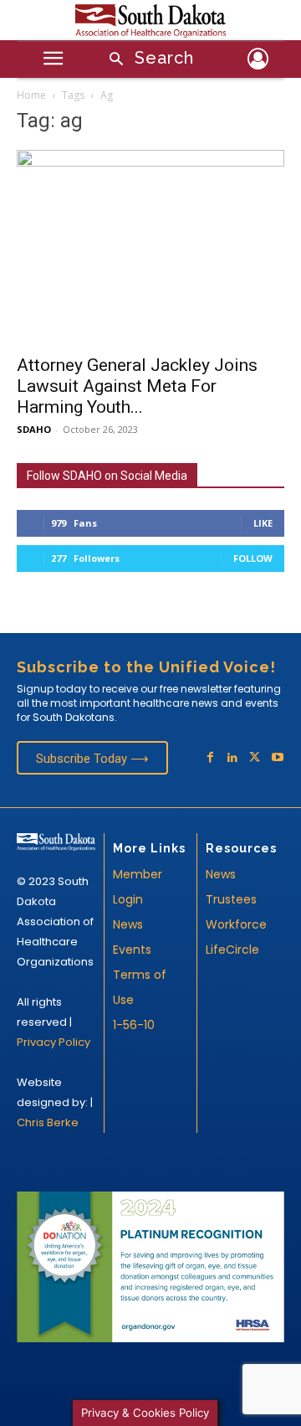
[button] (146, 60)
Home (31, 95)
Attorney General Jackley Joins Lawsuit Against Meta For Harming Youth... (137, 386)
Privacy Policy (53, 1042)
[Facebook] (210, 758)
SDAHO (34, 429)
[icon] (257, 61)
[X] (254, 758)
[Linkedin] (233, 758)
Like (263, 523)
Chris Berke (48, 1122)
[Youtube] (277, 758)
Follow (253, 558)
